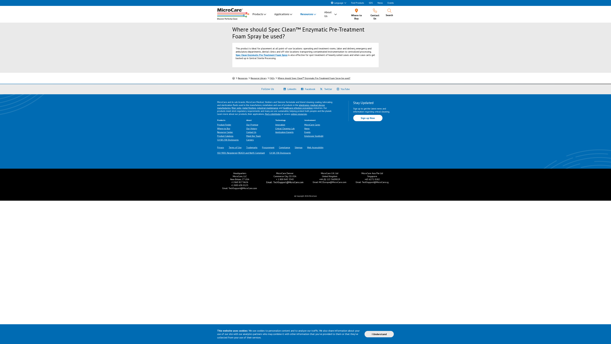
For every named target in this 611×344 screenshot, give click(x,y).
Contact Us (251, 132)
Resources (306, 14)
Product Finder (224, 124)
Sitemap (298, 147)
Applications (281, 14)
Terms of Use (235, 147)
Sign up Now (368, 118)
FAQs (272, 78)
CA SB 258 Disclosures (228, 139)
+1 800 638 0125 (239, 185)
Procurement (268, 147)
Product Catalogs (225, 136)
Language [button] (338, 2)
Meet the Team (253, 136)
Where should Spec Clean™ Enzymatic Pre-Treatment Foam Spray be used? (314, 78)
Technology (280, 120)
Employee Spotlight (313, 136)
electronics (304, 105)
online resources (299, 114)
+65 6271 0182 (372, 179)
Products (257, 14)
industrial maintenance (267, 108)
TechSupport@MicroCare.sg (375, 182)
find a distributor (273, 114)
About (249, 120)
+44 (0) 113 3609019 (329, 179)
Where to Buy (223, 128)
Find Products (357, 2)
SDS (371, 2)
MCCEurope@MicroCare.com (332, 182)
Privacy (220, 147)
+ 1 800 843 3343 (285, 179)
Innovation (280, 124)
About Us (328, 14)
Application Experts (284, 132)
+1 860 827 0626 (239, 182)
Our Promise (252, 124)
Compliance (284, 147)
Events (391, 2)
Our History (251, 128)
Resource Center (225, 132)
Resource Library (259, 78)
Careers (250, 139)
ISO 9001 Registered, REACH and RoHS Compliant (241, 152)
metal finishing (249, 108)
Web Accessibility (315, 147)
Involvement (310, 120)
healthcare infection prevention (298, 108)
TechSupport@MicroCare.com (242, 188)
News (380, 2)
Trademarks (251, 147)
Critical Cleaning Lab (285, 128)
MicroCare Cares (312, 124)
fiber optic (236, 108)
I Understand (379, 334)
